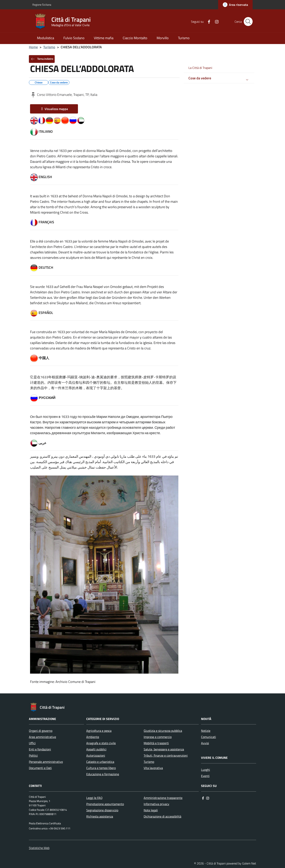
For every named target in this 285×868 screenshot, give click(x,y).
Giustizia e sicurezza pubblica (163, 730)
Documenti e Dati (40, 768)
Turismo (184, 38)
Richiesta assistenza (99, 816)
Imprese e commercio (158, 737)
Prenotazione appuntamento (105, 804)
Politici (33, 755)
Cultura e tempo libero (101, 768)
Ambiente (92, 737)
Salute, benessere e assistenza (164, 749)
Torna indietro (45, 58)
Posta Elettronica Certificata (45, 823)
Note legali (151, 810)
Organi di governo (40, 730)
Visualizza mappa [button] (56, 109)
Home (33, 47)
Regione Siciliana (41, 5)
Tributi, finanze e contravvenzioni (166, 755)
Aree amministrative (42, 737)
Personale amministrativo (46, 761)
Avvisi (205, 743)
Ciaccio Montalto (135, 38)
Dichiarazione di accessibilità (162, 816)
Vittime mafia (103, 38)
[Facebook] (207, 21)
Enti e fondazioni (40, 749)
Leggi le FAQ (94, 797)
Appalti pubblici (96, 749)
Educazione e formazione (102, 774)
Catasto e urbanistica (100, 761)
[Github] (215, 21)
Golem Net (249, 863)
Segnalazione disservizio (102, 810)
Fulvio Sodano (74, 38)
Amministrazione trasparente (163, 797)
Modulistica (45, 38)
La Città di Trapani (200, 68)
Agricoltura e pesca (98, 730)
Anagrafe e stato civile (101, 743)
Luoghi (205, 769)
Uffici (32, 743)
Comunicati (208, 737)
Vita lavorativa (153, 768)
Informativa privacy (156, 804)
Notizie (205, 730)
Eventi (205, 776)
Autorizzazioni (95, 755)
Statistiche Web (39, 847)
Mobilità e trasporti (156, 743)
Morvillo (163, 38)
